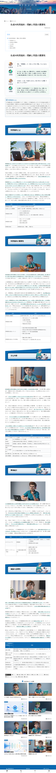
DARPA (6, 733)
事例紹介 (12, 46)
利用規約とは (13, 40)
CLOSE (46, 34)
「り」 (14, 674)
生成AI (26, 676)
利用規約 (47, 674)
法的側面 (21, 676)
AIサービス (9, 674)
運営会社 (28, 768)
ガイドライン (40, 674)
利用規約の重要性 (13, 42)
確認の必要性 (13, 47)
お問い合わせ (46, 768)
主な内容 (12, 44)
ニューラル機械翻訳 (34, 733)
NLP (30, 733)
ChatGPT (24, 674)
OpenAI (34, 674)
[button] (52, 409)
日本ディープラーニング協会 (12, 676)
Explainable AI (9, 733)
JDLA (30, 674)
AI (29, 733)
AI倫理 (19, 674)
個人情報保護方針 (10, 768)
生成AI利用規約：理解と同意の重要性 (17, 38)
